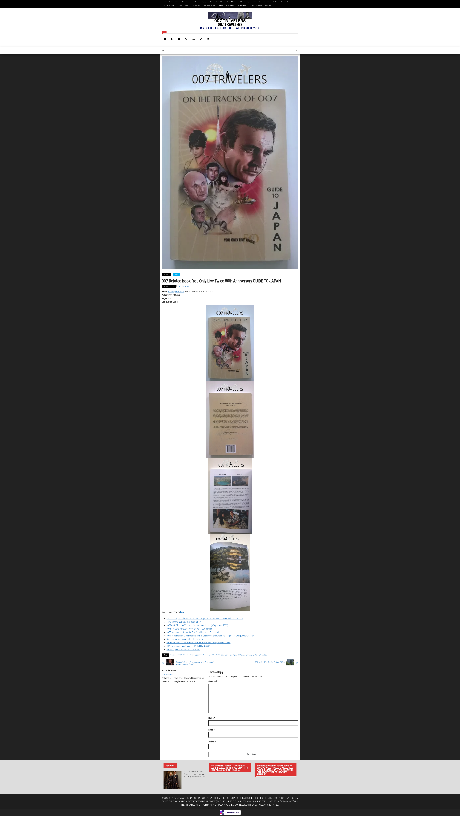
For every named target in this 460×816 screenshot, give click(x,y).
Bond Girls (195, 2)
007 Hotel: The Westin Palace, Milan (270, 662)
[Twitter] (201, 39)
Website (212, 741)
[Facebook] (165, 39)
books (172, 655)
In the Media (269, 6)
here (182, 612)
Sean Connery (195, 655)
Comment (213, 681)
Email (211, 729)
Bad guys (204, 2)
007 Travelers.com (177, 798)
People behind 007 (216, 2)
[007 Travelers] (163, 50)
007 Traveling (244, 2)
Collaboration (241, 6)
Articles (221, 6)
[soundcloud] (194, 39)
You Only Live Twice (176, 291)
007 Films (185, 2)
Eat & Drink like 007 (169, 6)
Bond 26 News (230, 6)
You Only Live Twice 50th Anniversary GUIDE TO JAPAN (244, 655)
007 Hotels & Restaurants (281, 2)
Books (176, 274)
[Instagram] (172, 39)
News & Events (183, 6)
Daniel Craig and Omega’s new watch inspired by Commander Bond (194, 663)
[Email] (179, 39)
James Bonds (173, 2)
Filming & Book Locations (261, 2)
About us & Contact (256, 6)
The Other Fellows (209, 6)
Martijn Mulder (182, 654)
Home (165, 2)
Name (211, 718)
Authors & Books (231, 2)
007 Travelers (230, 24)
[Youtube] (208, 39)
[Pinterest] (186, 39)
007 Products (196, 6)
